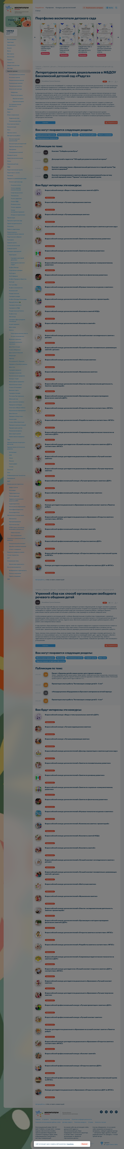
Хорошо (84, 1144)
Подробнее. (70, 1144)
